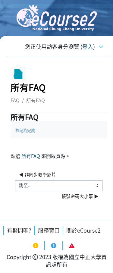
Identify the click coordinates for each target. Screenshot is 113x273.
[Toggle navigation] (101, 46)
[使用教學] (53, 245)
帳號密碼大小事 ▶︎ (80, 196)
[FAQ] (35, 245)
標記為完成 (25, 130)
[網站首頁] (56, 17)
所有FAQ (30, 155)
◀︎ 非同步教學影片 (37, 174)
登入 (87, 46)
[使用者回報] (71, 245)
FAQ (15, 100)
